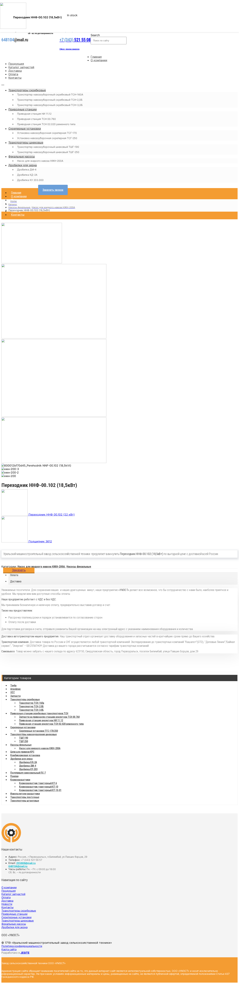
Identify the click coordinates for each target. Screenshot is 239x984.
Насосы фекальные (78, 566)
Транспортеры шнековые (25, 142)
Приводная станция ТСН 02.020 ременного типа (46, 124)
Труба (13, 685)
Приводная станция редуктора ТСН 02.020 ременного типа (51, 723)
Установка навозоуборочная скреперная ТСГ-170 (47, 132)
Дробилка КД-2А (27, 174)
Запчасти (15, 696)
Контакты (15, 77)
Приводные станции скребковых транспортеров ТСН (39, 713)
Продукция (16, 63)
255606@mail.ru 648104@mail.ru (22, 865)
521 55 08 (75, 39)
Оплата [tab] (14, 575)
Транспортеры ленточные (24, 797)
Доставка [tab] (15, 581)
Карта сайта (8, 949)
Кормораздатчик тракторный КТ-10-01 (40, 790)
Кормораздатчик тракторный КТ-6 (38, 783)
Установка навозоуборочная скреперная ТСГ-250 (47, 138)
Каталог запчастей (21, 67)
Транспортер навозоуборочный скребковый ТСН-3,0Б (50, 104)
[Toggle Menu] (2, 84)
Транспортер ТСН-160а (31, 703)
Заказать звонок (53, 190)
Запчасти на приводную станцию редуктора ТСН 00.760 (49, 716)
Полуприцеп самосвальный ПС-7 (28, 772)
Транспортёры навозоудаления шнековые (33, 734)
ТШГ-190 (23, 737)
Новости (6, 904)
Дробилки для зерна (22, 165)
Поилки (14, 776)
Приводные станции (22, 109)
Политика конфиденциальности (21, 946)
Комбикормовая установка (25, 755)
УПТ (12, 692)
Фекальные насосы (21, 156)
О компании (99, 60)
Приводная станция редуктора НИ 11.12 (41, 720)
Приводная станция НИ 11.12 (34, 113)
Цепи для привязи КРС (22, 751)
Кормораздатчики (20, 779)
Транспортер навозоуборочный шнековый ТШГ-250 (48, 152)
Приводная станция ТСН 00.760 (36, 118)
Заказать (19, 570)
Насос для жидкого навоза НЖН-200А (40, 160)
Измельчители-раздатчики (25, 793)
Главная (96, 56)
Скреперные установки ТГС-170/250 (38, 730)
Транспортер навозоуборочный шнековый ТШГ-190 (48, 146)
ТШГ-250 (23, 741)
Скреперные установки (24, 128)
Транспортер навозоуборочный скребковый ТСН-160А (50, 94)
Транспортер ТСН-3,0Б (31, 710)
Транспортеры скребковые (27, 90)
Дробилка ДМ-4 (26, 169)
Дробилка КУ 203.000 (30, 179)
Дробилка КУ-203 (28, 769)
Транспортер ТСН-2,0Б (31, 706)
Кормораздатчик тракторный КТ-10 (38, 786)
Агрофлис (15, 689)
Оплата (13, 74)
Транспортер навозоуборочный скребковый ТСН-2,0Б (49, 99)
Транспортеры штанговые (24, 800)
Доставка (15, 70)
